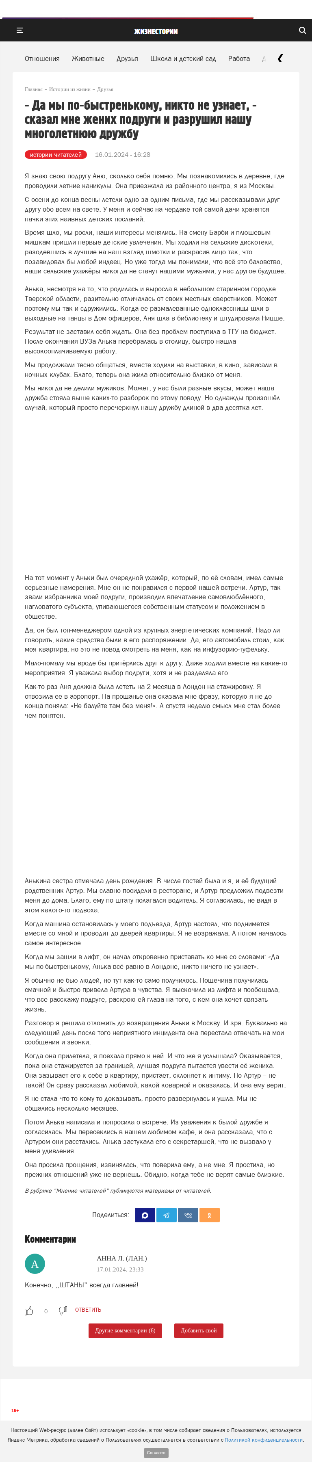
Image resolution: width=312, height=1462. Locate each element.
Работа (239, 58)
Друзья (127, 58)
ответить (88, 1309)
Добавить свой (199, 1331)
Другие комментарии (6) (125, 1331)
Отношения (42, 58)
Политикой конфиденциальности (264, 1440)
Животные (88, 58)
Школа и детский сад (183, 58)
